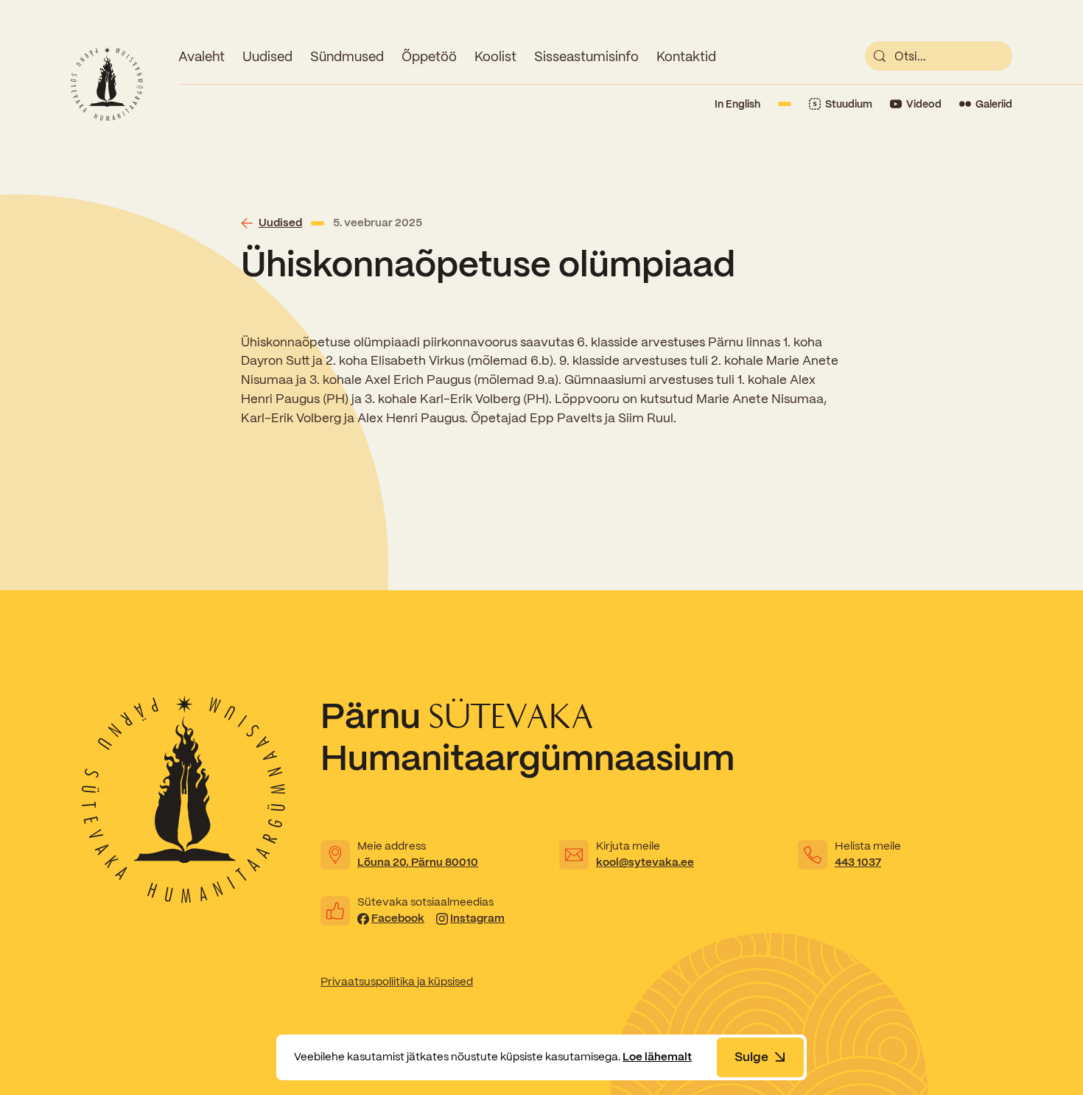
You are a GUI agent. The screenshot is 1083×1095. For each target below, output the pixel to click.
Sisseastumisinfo (586, 56)
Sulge (751, 1057)
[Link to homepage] (107, 84)
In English (737, 104)
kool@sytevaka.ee (645, 862)
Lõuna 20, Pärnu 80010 (417, 862)
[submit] (879, 56)
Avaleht (201, 56)
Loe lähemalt (657, 1056)
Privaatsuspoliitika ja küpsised (396, 981)
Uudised (267, 56)
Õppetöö (429, 56)
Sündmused (347, 56)
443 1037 (858, 862)
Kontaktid (686, 56)
